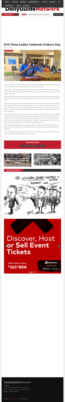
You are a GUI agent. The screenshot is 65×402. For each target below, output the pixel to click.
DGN (18, 5)
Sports (44, 2)
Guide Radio (9, 5)
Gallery (52, 2)
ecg (8, 137)
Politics (15, 2)
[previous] (6, 246)
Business (23, 2)
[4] (34, 272)
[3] (32, 272)
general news (13, 137)
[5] (35, 272)
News (7, 2)
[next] (59, 246)
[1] (29, 272)
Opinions (26, 5)
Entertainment (34, 2)
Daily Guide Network (13, 398)
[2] (30, 272)
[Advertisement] (32, 29)
